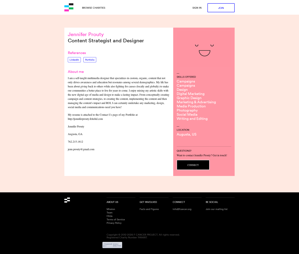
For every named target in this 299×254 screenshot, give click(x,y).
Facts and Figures (149, 209)
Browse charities (93, 7)
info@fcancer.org (182, 209)
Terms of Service (116, 219)
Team (109, 212)
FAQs (109, 216)
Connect (193, 165)
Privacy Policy (114, 222)
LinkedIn (74, 59)
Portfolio (89, 59)
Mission (111, 209)
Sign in (197, 7)
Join (221, 7)
